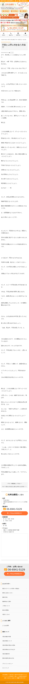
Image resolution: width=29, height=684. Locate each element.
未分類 (12, 52)
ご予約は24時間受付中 (14, 513)
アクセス (25, 34)
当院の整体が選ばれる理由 (8, 645)
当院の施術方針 (6, 653)
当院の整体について (7, 640)
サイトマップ (5, 668)
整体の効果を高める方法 (8, 658)
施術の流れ (5, 597)
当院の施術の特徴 (6, 636)
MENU (3, 34)
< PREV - (14, 483)
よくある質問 (5, 625)
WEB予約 (18, 34)
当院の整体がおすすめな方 (8, 649)
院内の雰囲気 (5, 610)
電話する (11, 34)
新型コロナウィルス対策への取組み (10, 588)
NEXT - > (14, 486)
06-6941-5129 (12, 509)
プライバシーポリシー (7, 663)
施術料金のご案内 (6, 601)
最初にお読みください (7, 592)
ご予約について (6, 605)
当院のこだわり (6, 614)
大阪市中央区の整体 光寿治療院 (17, 682)
